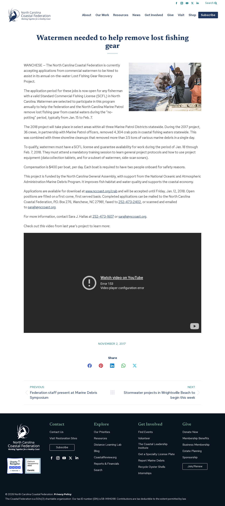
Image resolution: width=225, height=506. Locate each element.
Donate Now (190, 432)
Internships (145, 473)
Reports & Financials (106, 463)
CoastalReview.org (105, 457)
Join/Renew (195, 466)
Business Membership (196, 444)
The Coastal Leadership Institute (153, 446)
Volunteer (144, 438)
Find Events (145, 432)
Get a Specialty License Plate (156, 454)
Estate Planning (192, 451)
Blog (96, 451)
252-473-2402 (129, 202)
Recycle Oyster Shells (151, 467)
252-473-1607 (103, 216)
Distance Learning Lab (107, 444)
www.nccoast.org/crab (101, 191)
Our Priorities (102, 432)
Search (98, 470)
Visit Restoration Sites (63, 438)
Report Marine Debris (151, 460)
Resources (100, 438)
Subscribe (62, 447)
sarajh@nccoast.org (42, 207)
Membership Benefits (195, 438)
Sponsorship (190, 457)
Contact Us (56, 432)
